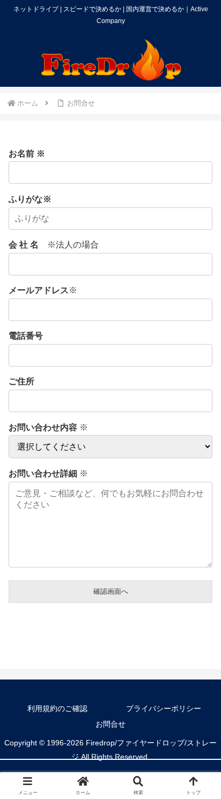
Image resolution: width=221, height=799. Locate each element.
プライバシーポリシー (163, 708)
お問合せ (110, 724)
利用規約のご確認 (57, 708)
